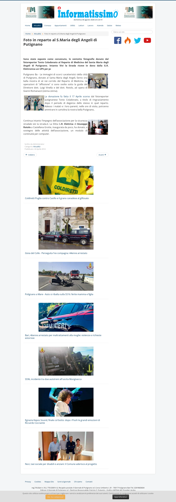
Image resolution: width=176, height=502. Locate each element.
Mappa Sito (49, 481)
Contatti (89, 481)
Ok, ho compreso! (55, 497)
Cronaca (47, 25)
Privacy (28, 481)
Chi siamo (78, 481)
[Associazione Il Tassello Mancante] (38, 12)
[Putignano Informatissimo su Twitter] (137, 41)
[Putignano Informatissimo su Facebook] (117, 41)
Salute (109, 25)
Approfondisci (120, 497)
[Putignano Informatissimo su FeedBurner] (127, 41)
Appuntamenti (61, 25)
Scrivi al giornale (64, 481)
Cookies (38, 481)
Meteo (118, 25)
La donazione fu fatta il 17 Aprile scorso (67, 96)
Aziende (100, 25)
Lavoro (90, 25)
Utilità (72, 25)
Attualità (37, 25)
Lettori (81, 25)
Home (27, 25)
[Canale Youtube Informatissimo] (147, 41)
